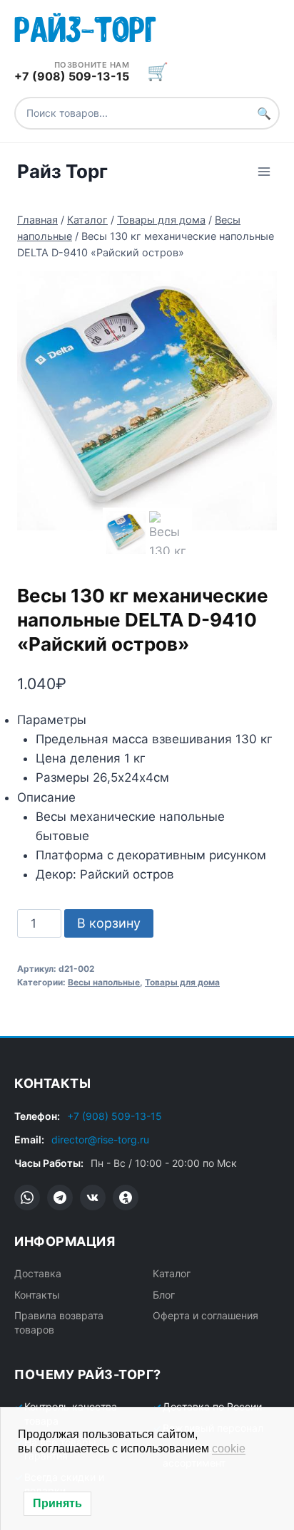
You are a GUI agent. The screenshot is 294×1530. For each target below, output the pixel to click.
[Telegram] (60, 1197)
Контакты (37, 1295)
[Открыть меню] (263, 171)
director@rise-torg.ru (100, 1139)
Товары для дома (182, 982)
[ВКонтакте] (93, 1197)
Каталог (172, 1273)
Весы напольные (104, 982)
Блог (164, 1295)
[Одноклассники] (125, 1197)
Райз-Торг (85, 27)
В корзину (109, 923)
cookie (228, 1448)
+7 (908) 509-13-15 (114, 1116)
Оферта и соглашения (205, 1315)
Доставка (37, 1273)
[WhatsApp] (27, 1197)
